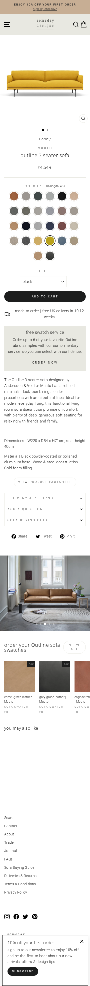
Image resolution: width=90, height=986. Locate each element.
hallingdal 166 (26, 241)
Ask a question (25, 509)
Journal (10, 851)
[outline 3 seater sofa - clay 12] (13, 790)
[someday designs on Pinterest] (35, 916)
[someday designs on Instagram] (7, 916)
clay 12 (26, 196)
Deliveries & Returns (20, 876)
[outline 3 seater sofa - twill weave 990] (18, 790)
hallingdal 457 (50, 241)
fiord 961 (26, 211)
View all (74, 647)
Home (43, 139)
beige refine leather (74, 196)
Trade (9, 842)
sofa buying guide (29, 520)
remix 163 (14, 211)
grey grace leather (50, 256)
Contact (11, 826)
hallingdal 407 (38, 241)
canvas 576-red (62, 226)
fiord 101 (38, 211)
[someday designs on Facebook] (16, 916)
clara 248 (74, 226)
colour (45, 186)
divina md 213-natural (14, 241)
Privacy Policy (15, 892)
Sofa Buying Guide (19, 867)
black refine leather (62, 196)
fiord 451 (14, 226)
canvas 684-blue (50, 226)
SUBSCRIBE (23, 971)
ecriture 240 (74, 241)
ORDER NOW (45, 362)
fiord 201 (74, 211)
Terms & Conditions (20, 884)
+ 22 (29, 790)
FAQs (8, 859)
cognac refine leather (14, 196)
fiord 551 (62, 211)
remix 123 (50, 196)
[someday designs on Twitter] (25, 916)
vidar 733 (62, 241)
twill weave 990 (38, 196)
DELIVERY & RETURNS (31, 498)
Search (10, 818)
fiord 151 (50, 211)
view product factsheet (45, 482)
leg (43, 271)
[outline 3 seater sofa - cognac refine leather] (7, 790)
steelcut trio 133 (38, 226)
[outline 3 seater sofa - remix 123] (24, 790)
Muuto (45, 148)
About (9, 834)
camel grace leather (38, 256)
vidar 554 (26, 226)
